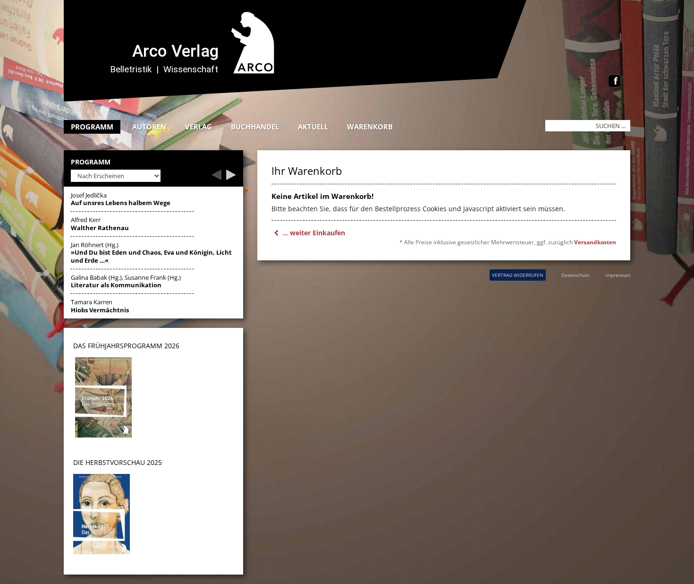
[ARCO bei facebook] (614, 82)
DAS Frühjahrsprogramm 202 (124, 345)
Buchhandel (255, 126)
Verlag (198, 126)
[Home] (302, 98)
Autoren (149, 126)
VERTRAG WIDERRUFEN (517, 275)
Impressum (617, 275)
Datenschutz (575, 275)
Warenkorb (370, 126)
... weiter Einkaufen (312, 232)
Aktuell (313, 126)
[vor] (231, 177)
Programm (92, 126)
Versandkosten (595, 242)
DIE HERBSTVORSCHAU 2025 (117, 462)
